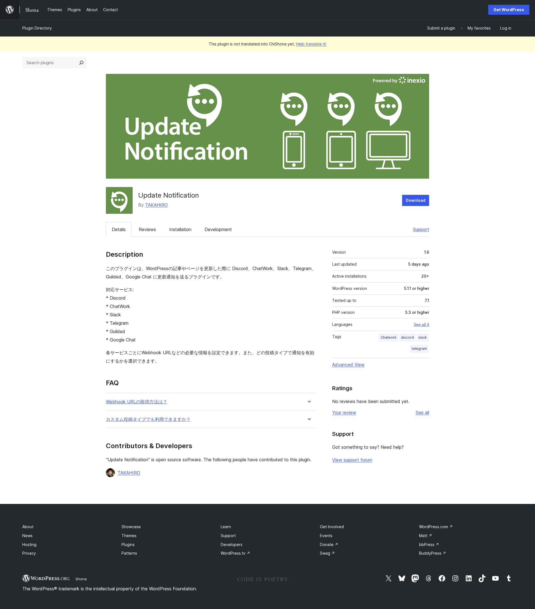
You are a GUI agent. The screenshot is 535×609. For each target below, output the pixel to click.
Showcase (131, 526)
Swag (327, 553)
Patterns (129, 553)
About (27, 526)
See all (422, 412)
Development (218, 229)
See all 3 (421, 324)
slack (422, 337)
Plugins (128, 544)
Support (421, 229)
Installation (180, 229)
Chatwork (389, 337)
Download (415, 200)
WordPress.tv (235, 553)
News (27, 535)
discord (407, 337)
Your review (344, 412)
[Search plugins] (81, 62)
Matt (425, 535)
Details (119, 229)
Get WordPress (508, 9)
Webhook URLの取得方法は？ (136, 401)
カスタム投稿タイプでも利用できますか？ (148, 419)
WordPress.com (436, 526)
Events (326, 535)
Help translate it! (311, 44)
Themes (129, 535)
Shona (81, 579)
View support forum (352, 460)
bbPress (429, 544)
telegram (419, 348)
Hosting (29, 544)
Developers (231, 544)
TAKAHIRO (156, 205)
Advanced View (348, 364)
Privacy (29, 553)
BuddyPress (432, 553)
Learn (226, 526)
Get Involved (332, 526)
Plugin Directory (37, 28)
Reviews (147, 229)
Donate (329, 544)
